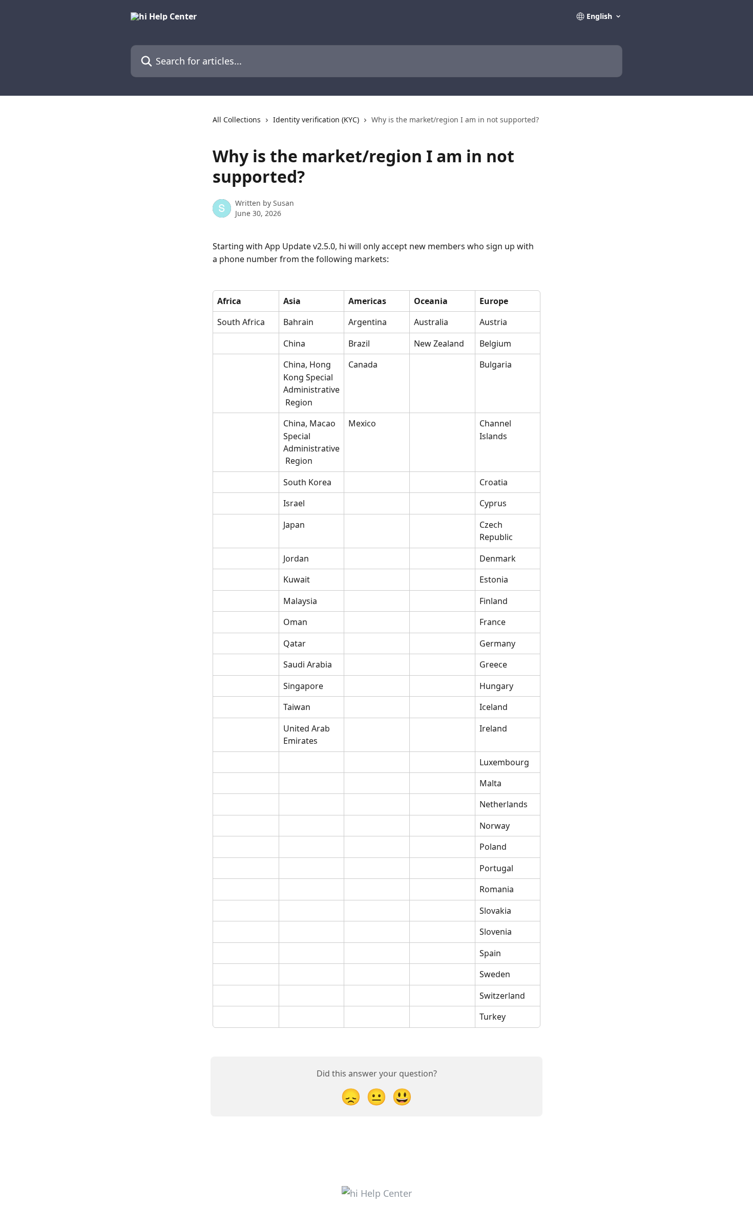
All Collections (237, 119)
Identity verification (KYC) (316, 119)
